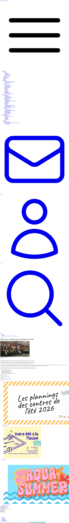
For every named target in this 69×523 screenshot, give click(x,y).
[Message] (3, 359)
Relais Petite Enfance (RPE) (8, 82)
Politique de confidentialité (42, 522)
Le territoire (5, 71)
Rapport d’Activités (7, 75)
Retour (2, 337)
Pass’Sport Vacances (7, 86)
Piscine (6, 88)
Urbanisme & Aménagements (7, 107)
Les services (6, 74)
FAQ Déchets (7, 103)
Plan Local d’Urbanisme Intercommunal (10, 110)
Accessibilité (3, 519)
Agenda (6, 90)
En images (5, 121)
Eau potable (6, 104)
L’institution (5, 72)
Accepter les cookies (32, 522)
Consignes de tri (7, 99)
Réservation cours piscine (8, 96)
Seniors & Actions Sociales (8, 93)
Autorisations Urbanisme (8, 97)
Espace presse (3, 518)
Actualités (5, 78)
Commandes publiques (6, 77)
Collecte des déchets (7, 100)
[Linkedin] (2, 359)
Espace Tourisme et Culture (8, 116)
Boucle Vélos (7, 119)
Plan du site (3, 517)
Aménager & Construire (8, 109)
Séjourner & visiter (4, 114)
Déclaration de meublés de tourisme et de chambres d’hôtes (12, 122)
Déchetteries (6, 101)
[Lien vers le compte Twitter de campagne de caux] (0, 514)
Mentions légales (4, 520)
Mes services (3, 94)
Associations (6, 91)
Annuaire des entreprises (8, 112)
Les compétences (7, 73)
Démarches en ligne (6, 95)
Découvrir (3, 70)
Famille (4, 84)
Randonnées (6, 89)
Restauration (6, 118)
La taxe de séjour (7, 123)
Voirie (6, 108)
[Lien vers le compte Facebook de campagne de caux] (0, 513)
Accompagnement (6, 92)
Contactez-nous (2, 510)
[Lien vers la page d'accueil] (3, 0)
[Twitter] (1, 359)
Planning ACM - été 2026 (5, 425)
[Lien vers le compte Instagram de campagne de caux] (0, 515)
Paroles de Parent (7, 83)
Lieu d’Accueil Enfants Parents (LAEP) (10, 81)
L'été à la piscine (4, 459)
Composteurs (6, 102)
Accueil (3, 334)
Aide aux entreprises (7, 113)
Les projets (5, 76)
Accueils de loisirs (7, 85)
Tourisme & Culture (6, 115)
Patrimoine (6, 117)
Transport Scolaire (7, 87)
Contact (4, 79)
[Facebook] (0, 359)
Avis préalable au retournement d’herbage (10, 106)
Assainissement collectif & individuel (9, 105)
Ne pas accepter (37, 522)
